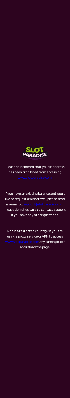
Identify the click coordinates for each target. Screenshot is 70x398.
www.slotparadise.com (35, 177)
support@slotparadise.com (44, 204)
